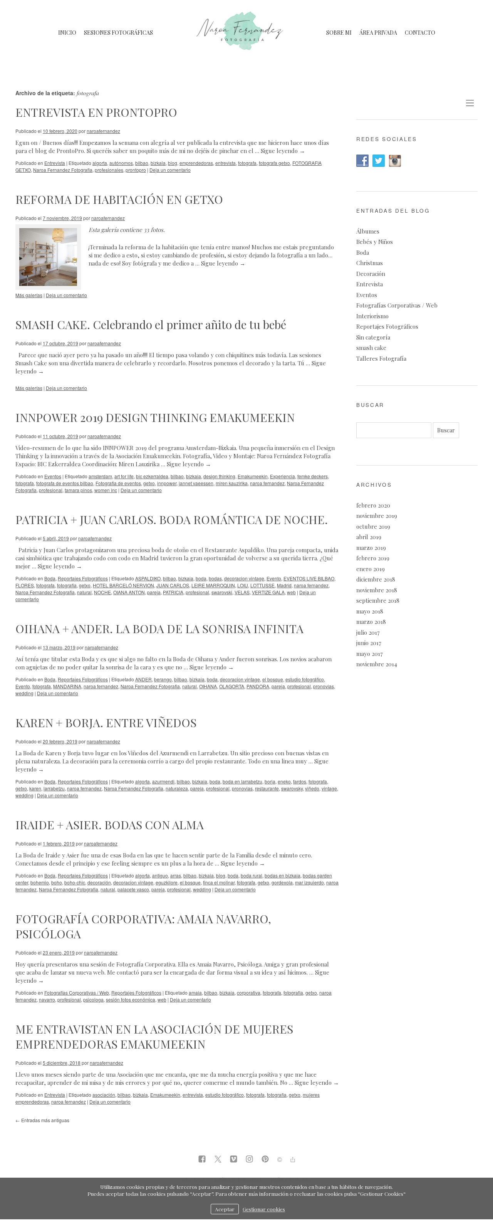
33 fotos (153, 230)
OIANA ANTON (129, 592)
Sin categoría (373, 337)
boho (56, 882)
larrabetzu (54, 788)
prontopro (136, 169)
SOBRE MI (339, 32)
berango (163, 679)
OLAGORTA (231, 686)
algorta (99, 163)
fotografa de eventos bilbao (64, 483)
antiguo (160, 875)
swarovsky (292, 788)
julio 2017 (368, 632)
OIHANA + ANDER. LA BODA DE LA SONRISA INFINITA (159, 628)
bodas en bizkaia (282, 875)
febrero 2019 (372, 558)
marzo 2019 (371, 547)
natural (84, 592)
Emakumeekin (253, 476)
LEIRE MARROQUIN (213, 585)
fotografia (67, 585)
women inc (105, 490)
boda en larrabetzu (242, 781)
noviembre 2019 (376, 515)
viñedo (312, 788)
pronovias (323, 686)
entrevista (225, 163)
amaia (195, 992)
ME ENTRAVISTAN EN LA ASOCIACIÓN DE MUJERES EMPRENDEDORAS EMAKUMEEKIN (154, 1036)
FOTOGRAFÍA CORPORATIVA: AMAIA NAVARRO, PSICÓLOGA (143, 926)
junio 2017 (368, 643)
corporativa (248, 992)
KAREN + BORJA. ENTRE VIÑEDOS (105, 722)
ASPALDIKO (148, 578)
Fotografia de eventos (118, 483)
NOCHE (102, 592)
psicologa (93, 999)
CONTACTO (420, 32)
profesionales (109, 169)
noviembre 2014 (376, 664)
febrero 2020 (373, 505)
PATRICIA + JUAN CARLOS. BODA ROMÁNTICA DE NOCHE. (171, 519)
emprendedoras (196, 163)
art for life (124, 476)
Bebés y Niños (374, 241)
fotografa (247, 163)
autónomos (121, 163)
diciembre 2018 (375, 579)
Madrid (284, 585)
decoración (99, 882)
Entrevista (54, 163)
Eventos (52, 476)
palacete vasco (133, 889)
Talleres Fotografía (381, 358)
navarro (47, 999)
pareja (154, 592)
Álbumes (367, 231)
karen (35, 788)
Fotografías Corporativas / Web (76, 992)
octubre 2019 (373, 526)
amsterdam (100, 476)
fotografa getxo (274, 163)
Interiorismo (372, 316)
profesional (50, 490)
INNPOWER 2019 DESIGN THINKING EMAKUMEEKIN (155, 417)
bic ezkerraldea (152, 476)
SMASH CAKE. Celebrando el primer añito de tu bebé (150, 324)
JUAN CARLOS (172, 585)
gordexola (282, 882)
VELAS (242, 592)
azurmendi (163, 781)
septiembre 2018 (377, 600)
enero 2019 (370, 569)
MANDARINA (67, 686)
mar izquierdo (309, 882)
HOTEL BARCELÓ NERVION (123, 585)
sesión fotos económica (130, 999)
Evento (274, 578)
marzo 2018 (371, 621)
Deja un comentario (170, 169)
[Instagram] (249, 1159)
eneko (284, 781)
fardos (299, 781)
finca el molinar (219, 882)
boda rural (251, 875)
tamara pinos (78, 490)
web (291, 592)
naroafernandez (103, 131)
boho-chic (74, 882)
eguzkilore (167, 882)
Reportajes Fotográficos (83, 578)
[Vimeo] (234, 1159)
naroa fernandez (267, 483)
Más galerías (28, 295)
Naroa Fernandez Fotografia (62, 169)
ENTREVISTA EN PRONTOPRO (96, 112)
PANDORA (257, 686)
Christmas (369, 263)
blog (172, 163)
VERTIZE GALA (268, 592)
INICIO (67, 32)
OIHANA (208, 686)
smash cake (371, 347)
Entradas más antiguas (42, 1120)
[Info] (279, 1160)
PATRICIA (173, 592)
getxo (149, 483)
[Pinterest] (265, 1159)
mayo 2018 (369, 611)
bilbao (141, 163)
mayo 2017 (369, 653)
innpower (166, 483)
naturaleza (177, 788)
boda (201, 578)
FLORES (24, 585)
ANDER (143, 679)
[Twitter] (218, 1159)
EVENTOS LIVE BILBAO (308, 578)
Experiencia (282, 476)
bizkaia (158, 163)
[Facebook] (202, 1159)
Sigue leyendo (283, 151)
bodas (215, 578)
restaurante (267, 788)
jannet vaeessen (196, 483)
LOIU (242, 585)
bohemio (39, 882)
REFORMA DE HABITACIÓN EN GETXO (119, 199)
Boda (49, 578)
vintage (329, 788)
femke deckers (312, 476)
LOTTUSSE (262, 585)
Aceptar (225, 1208)
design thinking (219, 476)
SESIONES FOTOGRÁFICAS (118, 32)
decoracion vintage (244, 578)
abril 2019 (368, 537)
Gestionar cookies (264, 1208)
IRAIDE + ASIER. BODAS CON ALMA (109, 824)
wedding (24, 693)
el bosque (272, 679)
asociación (103, 1094)
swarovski (221, 592)
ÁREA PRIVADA (378, 32)
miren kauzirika (232, 483)
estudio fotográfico (304, 679)
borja (270, 781)
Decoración (370, 273)
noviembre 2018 (376, 590)
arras (175, 875)
